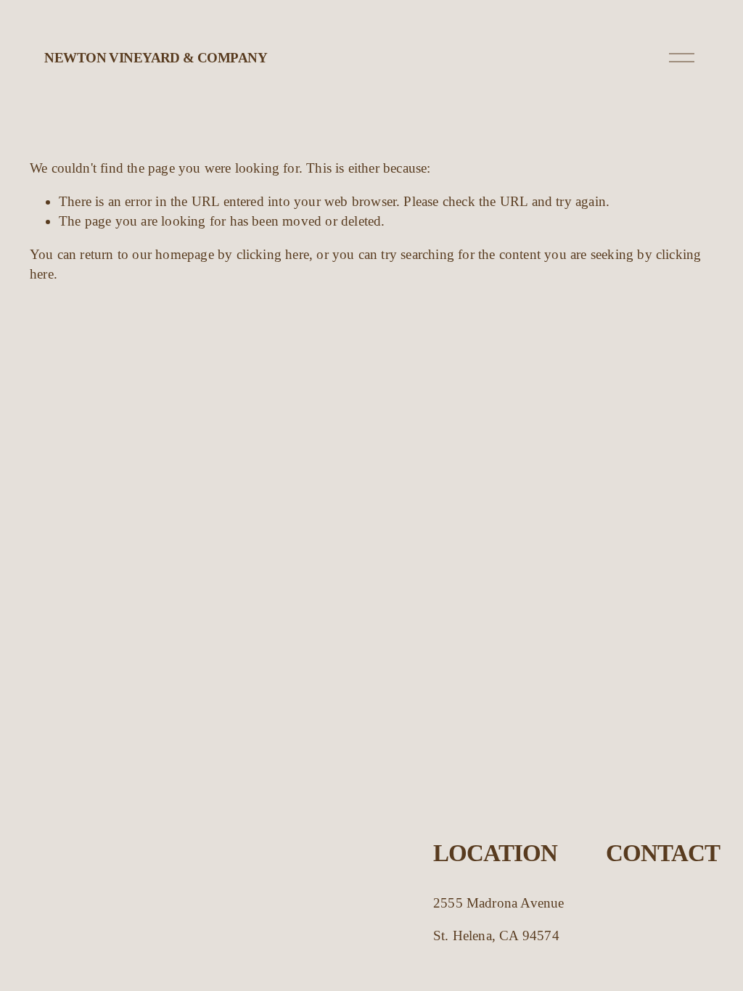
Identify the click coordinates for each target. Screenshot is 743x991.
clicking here (273, 254)
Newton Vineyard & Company (155, 57)
